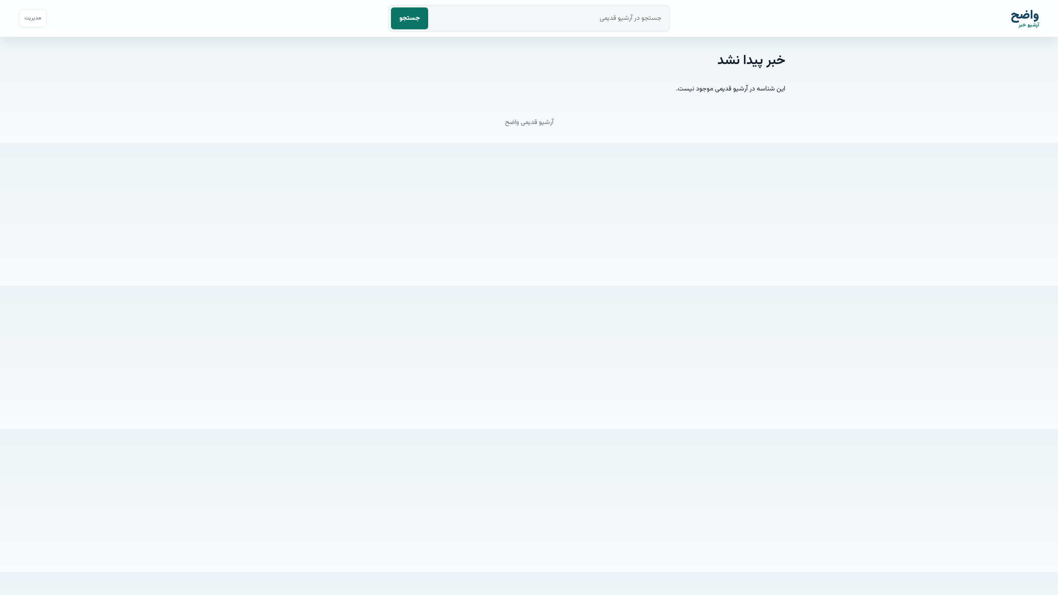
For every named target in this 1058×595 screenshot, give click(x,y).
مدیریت (32, 18)
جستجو (409, 18)
